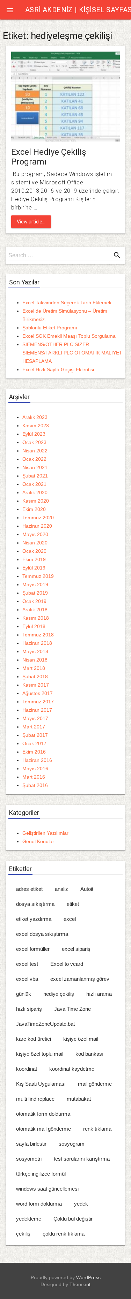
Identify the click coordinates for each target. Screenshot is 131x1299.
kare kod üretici (33, 1039)
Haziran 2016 (37, 760)
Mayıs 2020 (35, 534)
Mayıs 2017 (35, 718)
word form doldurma (39, 1204)
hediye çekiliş (58, 994)
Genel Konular (38, 841)
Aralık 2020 (35, 492)
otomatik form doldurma (43, 1114)
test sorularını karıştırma (82, 1159)
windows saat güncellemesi (47, 1189)
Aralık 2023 (35, 417)
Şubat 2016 (35, 785)
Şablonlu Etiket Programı (49, 327)
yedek (81, 1204)
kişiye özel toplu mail (39, 1054)
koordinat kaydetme (71, 1069)
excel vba (27, 979)
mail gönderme (95, 1084)
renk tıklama (97, 1129)
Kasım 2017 (35, 685)
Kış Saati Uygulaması (41, 1084)
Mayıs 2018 (35, 651)
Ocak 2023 (34, 442)
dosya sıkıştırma (35, 904)
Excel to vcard (66, 964)
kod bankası (89, 1054)
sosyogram (72, 1144)
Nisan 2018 (35, 660)
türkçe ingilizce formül (41, 1174)
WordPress (88, 1277)
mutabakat (79, 1099)
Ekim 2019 (34, 559)
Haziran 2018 (37, 643)
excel (70, 919)
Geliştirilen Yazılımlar (45, 833)
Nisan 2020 (35, 542)
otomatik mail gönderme (43, 1129)
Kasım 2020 (35, 501)
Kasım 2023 (35, 425)
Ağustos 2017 (37, 693)
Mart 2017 (33, 726)
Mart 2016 (33, 777)
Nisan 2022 (35, 450)
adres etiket (29, 889)
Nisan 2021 (35, 467)
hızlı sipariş (29, 1009)
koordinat (26, 1069)
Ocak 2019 (34, 601)
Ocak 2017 (34, 743)
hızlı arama (99, 994)
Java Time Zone (72, 1009)
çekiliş (23, 1234)
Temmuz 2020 (38, 517)
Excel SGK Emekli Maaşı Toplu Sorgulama (69, 336)
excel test (27, 964)
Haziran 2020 (37, 526)
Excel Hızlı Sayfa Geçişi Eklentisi (58, 369)
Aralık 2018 (35, 609)
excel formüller (33, 949)
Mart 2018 (33, 668)
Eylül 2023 (33, 434)
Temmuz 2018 (38, 634)
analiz (61, 889)
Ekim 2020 (34, 509)
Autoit (86, 889)
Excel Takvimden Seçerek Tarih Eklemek (66, 302)
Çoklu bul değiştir (73, 1219)
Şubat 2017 (35, 735)
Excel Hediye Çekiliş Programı (48, 157)
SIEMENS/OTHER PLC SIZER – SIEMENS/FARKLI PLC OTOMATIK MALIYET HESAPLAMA (72, 353)
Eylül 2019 (33, 568)
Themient (80, 1284)
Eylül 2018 (33, 626)
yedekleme (28, 1219)
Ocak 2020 (34, 551)
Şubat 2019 (35, 593)
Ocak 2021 (34, 484)
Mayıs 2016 (35, 768)
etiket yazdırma (33, 919)
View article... (31, 221)
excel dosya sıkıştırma (42, 934)
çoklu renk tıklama (64, 1234)
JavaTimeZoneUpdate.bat (45, 1024)
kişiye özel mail (80, 1039)
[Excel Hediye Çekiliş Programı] (65, 96)
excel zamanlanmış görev (79, 979)
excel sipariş (76, 949)
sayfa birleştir (31, 1144)
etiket (73, 904)
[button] (9, 9)
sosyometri (29, 1159)
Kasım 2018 (35, 618)
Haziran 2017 (37, 710)
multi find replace (35, 1099)
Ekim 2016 (34, 752)
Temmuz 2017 (38, 701)
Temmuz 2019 (38, 576)
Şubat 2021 (35, 476)
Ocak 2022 (34, 459)
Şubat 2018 (35, 676)
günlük (23, 994)
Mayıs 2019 (35, 584)
